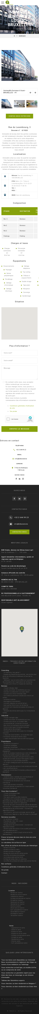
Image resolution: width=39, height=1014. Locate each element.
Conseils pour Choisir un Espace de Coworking (18, 684)
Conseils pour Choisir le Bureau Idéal (15, 693)
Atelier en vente (16, 929)
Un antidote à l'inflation (11, 819)
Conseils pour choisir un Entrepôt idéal (15, 721)
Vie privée (5, 870)
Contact (4, 873)
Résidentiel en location (18, 904)
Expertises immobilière (11, 747)
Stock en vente (15, 941)
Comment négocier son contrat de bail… (16, 703)
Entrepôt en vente (16, 937)
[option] (19, 69)
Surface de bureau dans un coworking (15, 859)
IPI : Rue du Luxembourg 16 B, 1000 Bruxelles (17, 575)
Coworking (5, 670)
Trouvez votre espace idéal (12, 793)
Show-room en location (17, 908)
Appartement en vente (18, 928)
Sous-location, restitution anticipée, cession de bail (19, 812)
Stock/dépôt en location (18, 911)
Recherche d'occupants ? (11, 743)
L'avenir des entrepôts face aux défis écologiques (19, 738)
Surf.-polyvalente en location (19, 909)
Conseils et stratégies (10, 745)
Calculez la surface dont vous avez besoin (16, 692)
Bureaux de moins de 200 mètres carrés (16, 853)
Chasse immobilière (10, 795)
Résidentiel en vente (17, 939)
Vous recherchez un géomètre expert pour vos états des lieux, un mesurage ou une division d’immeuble (18, 975)
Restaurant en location (18, 902)
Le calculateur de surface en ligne (13, 842)
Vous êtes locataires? (9, 791)
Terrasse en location (17, 915)
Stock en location (16, 906)
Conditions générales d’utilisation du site (16, 867)
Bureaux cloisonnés (9, 847)
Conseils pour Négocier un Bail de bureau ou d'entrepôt (20, 814)
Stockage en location (17, 913)
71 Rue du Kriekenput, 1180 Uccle (21, 469)
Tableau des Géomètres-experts (13, 980)
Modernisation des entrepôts (12, 729)
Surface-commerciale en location (21, 898)
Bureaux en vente (16, 931)
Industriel (4, 715)
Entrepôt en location (17, 900)
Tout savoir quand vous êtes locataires (15, 797)
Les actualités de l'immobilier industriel (16, 723)
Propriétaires (6, 741)
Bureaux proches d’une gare (12, 851)
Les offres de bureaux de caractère (14, 855)
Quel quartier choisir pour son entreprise (16, 705)
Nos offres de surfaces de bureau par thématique (19, 845)
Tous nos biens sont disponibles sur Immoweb (18, 960)
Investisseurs (6, 775)
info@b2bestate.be (21, 459)
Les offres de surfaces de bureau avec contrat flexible (20, 861)
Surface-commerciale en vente (20, 935)
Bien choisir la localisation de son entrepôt (17, 725)
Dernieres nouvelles (8, 817)
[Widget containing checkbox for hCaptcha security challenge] (19, 419)
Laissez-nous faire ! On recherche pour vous (17, 690)
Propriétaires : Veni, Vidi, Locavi (13, 821)
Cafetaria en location (17, 896)
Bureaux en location (17, 892)
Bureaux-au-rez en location (19, 894)
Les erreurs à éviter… (10, 699)
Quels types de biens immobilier (13, 784)
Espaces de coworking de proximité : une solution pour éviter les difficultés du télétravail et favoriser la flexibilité (20, 676)
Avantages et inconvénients (12, 701)
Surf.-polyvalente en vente (19, 943)
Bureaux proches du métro (12, 849)
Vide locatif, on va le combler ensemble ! (16, 760)
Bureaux (4, 686)
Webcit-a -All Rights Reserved (20, 1011)
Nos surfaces (6, 864)
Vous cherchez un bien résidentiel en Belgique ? (18, 983)
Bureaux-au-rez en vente (18, 933)
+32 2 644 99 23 (21, 450)
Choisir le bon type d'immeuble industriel (16, 727)
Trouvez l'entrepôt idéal (11, 717)
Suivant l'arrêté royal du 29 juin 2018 (14, 568)
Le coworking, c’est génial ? (12, 672)
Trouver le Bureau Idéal (11, 688)
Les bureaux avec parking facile (13, 857)
